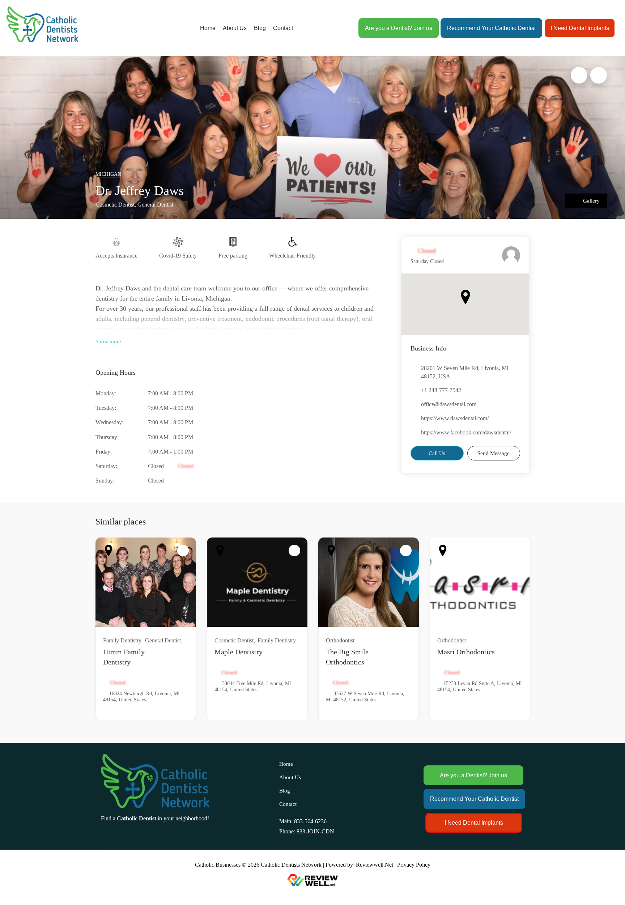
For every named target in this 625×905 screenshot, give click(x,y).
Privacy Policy (413, 865)
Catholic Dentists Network (291, 865)
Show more (108, 341)
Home (208, 28)
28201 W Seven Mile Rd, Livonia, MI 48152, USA (465, 372)
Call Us (437, 453)
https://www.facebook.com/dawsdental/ (466, 432)
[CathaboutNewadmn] (511, 255)
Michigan (108, 174)
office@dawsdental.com (448, 404)
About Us (235, 28)
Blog (260, 28)
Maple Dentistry (238, 652)
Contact (283, 28)
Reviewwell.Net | (375, 865)
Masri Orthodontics (466, 652)
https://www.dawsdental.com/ (455, 418)
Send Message (493, 453)
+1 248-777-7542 (441, 390)
